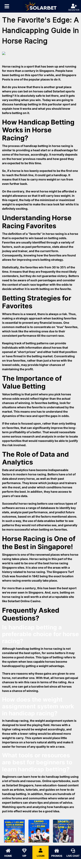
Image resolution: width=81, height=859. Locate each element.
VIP (24, 855)
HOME (8, 855)
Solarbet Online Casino (24, 601)
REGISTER (73, 9)
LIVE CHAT (73, 855)
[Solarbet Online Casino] (40, 6)
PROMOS (56, 855)
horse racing (55, 233)
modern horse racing (31, 474)
